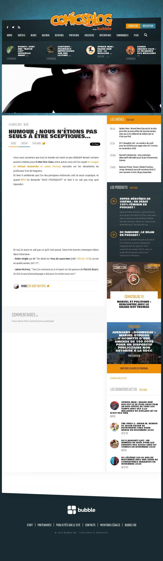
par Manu (36, 143)
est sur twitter (37, 286)
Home (9, 35)
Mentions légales (110, 525)
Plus (136, 35)
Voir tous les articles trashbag (134, 368)
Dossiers (89, 35)
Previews (74, 35)
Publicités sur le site (68, 525)
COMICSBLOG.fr (118, 378)
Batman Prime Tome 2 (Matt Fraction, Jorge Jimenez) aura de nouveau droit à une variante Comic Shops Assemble (132, 169)
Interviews (105, 35)
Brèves (21, 35)
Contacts (90, 525)
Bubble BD (130, 525)
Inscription (148, 26)
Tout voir (130, 120)
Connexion (133, 26)
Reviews (59, 35)
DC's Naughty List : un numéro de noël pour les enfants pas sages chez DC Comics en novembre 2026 (134, 145)
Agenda (46, 35)
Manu (24, 286)
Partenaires (44, 525)
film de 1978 (84, 258)
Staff (30, 525)
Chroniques (122, 35)
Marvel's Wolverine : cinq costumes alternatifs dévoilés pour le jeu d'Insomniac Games (134, 157)
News (33, 35)
